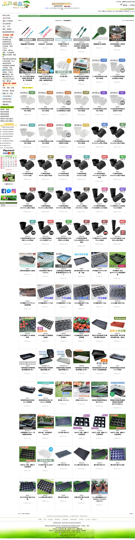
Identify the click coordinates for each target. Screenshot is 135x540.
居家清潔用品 (7, 102)
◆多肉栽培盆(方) (8, 76)
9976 (117, 432)
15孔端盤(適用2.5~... (6, 138)
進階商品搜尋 (59, 6)
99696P (81, 335)
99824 (27, 497)
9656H (117, 108)
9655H (63, 108)
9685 (117, 173)
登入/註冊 (115, 11)
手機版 (103, 11)
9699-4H (27, 238)
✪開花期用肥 (4, 114)
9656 (81, 108)
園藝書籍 (5, 104)
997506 (81, 432)
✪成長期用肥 (4, 112)
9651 (99, 76)
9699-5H (63, 238)
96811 (99, 141)
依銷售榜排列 (58, 20)
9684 (81, 173)
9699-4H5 (45, 238)
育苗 (67, 8)
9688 (63, 206)
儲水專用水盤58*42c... (7, 143)
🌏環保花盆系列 (7, 70)
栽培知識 (50, 519)
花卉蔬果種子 (7, 23)
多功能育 (30, 87)
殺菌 (65, 8)
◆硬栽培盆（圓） (8, 74)
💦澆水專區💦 (7, 96)
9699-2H (99, 206)
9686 (27, 206)
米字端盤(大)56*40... (6, 145)
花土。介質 (6, 26)
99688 (81, 270)
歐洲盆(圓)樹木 (7, 44)
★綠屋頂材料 (6, 63)
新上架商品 (109, 11)
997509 (99, 432)
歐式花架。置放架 (8, 91)
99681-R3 (45, 270)
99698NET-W (63, 367)
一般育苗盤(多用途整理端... (8, 129)
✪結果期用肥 (4, 116)
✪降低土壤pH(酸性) (6, 121)
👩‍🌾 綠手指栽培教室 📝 (112, 9)
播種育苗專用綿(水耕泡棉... (8, 127)
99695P (63, 335)
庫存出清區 (6, 15)
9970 (117, 367)
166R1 (63, 44)
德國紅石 (56, 8)
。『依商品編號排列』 (67, 20)
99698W (81, 367)
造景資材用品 (7, 99)
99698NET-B (45, 367)
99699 (99, 367)
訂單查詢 (81, 519)
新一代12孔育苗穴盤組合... (8, 147)
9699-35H (117, 206)
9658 (45, 141)
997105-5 (27, 432)
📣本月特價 (6, 18)
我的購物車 (65, 519)
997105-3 (99, 400)
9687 (45, 206)
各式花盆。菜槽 (8, 35)
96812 (117, 141)
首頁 (99, 11)
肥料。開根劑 (7, 29)
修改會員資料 (73, 519)
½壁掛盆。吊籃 (7, 68)
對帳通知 (121, 11)
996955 (45, 335)
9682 (45, 173)
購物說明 (126, 11)
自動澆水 (62, 8)
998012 (45, 465)
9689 (81, 206)
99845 (81, 497)
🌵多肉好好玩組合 (8, 79)
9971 (27, 400)
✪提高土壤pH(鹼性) (6, 118)
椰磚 (69, 8)
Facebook (132, 11)
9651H (117, 76)
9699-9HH (117, 238)
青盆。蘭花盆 (6, 81)
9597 (117, 44)
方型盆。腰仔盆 (7, 50)
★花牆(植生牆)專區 (8, 65)
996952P (27, 335)
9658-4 (81, 141)
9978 (27, 465)
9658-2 (63, 141)
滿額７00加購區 (8, 21)
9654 (28, 108)
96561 (100, 108)
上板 (50, 8)
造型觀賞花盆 (6, 42)
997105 (45, 400)
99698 (27, 367)
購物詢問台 (57, 519)
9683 (63, 173)
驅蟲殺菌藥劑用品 (8, 32)
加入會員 (88, 519)
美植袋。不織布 (7, 72)
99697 (99, 335)
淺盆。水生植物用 (8, 52)
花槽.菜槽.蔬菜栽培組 (9, 59)
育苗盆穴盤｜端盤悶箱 (9, 84)
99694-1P (81, 303)
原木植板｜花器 (7, 37)
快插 (53, 8)
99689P (99, 270)
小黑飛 (74, 8)
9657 (27, 141)
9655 (45, 108)
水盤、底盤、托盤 (8, 87)
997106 (45, 432)
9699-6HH (99, 238)
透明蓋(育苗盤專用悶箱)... (8, 136)
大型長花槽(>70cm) (8, 61)
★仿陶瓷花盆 (6, 39)
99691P (27, 303)
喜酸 (59, 8)
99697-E (117, 335)
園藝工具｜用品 (8, 93)
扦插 (77, 8)
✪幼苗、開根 (4, 109)
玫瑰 (72, 8)
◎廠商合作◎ (8, 184)
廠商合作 (94, 519)
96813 (27, 173)
